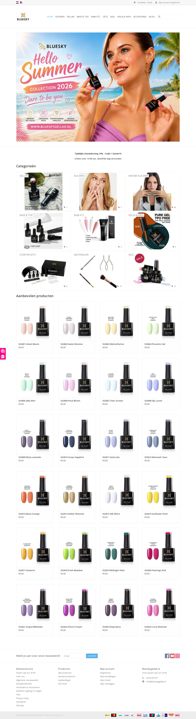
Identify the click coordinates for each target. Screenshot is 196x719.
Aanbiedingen (64, 680)
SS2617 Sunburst (27, 570)
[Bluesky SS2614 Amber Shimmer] (77, 491)
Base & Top (83, 16)
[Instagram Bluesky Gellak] (177, 656)
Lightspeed (58, 715)
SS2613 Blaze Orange (29, 513)
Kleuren (59, 16)
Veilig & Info (124, 16)
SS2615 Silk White (111, 513)
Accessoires (139, 16)
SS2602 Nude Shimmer (72, 344)
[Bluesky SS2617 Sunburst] (35, 547)
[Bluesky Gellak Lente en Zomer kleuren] (98, 87)
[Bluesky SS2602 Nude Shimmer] (77, 321)
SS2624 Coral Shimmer (155, 626)
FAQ (18, 694)
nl (17, 2)
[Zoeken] (159, 16)
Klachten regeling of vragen (29, 691)
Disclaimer (21, 701)
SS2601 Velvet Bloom (29, 344)
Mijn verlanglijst (107, 683)
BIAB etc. (96, 16)
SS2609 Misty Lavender (30, 457)
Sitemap (20, 705)
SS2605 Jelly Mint (27, 400)
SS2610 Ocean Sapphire (72, 457)
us (21, 2)
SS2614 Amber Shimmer (72, 513)
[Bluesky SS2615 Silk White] (119, 491)
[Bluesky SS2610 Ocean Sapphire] (77, 434)
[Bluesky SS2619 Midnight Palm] (119, 547)
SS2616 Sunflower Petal (156, 513)
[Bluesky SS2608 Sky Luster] (161, 377)
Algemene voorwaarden (27, 680)
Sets (105, 16)
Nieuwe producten (66, 676)
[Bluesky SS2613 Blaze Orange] (35, 491)
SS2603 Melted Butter (113, 344)
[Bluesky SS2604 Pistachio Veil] (161, 321)
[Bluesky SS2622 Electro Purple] (77, 604)
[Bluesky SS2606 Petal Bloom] (77, 377)
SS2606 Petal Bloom (70, 400)
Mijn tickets (105, 680)
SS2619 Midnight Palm (113, 570)
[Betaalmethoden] (107, 715)
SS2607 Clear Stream (112, 400)
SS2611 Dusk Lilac (111, 457)
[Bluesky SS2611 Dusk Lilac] (119, 434)
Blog (152, 16)
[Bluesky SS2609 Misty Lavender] (35, 434)
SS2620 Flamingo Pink (155, 570)
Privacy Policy (22, 698)
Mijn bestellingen (108, 676)
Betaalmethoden (24, 683)
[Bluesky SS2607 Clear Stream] (119, 377)
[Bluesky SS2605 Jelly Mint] (35, 377)
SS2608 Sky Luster (153, 400)
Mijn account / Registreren (169, 2)
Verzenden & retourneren (28, 687)
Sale (112, 16)
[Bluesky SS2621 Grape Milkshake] (35, 604)
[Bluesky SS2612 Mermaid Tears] (161, 434)
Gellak (70, 16)
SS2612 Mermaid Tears (155, 457)
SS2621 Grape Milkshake (31, 626)
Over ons (20, 676)
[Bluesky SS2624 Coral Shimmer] (161, 604)
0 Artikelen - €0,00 (144, 2)
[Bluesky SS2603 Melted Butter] (119, 321)
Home (50, 16)
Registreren (105, 672)
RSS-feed (62, 683)
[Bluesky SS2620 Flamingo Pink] (161, 547)
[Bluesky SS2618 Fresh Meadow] (77, 547)
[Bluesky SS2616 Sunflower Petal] (161, 491)
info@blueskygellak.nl (156, 681)
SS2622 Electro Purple (71, 626)
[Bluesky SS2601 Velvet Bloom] (35, 321)
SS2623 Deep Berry (111, 626)
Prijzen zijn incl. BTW (25, 672)
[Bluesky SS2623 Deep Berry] (119, 604)
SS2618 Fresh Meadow (71, 570)
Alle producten (65, 672)
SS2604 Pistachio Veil (154, 344)
